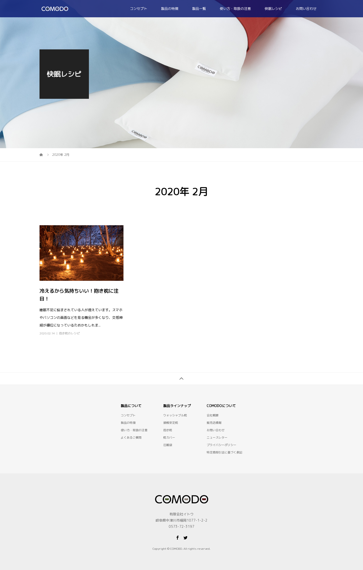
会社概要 (213, 415)
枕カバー (169, 437)
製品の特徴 (169, 8)
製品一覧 (199, 8)
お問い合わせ (306, 8)
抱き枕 (167, 430)
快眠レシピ (273, 8)
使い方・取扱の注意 (235, 8)
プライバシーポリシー (221, 445)
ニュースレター (217, 437)
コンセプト (138, 8)
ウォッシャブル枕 (175, 415)
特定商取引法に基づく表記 (224, 452)
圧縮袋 (167, 445)
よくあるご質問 (131, 437)
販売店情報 (214, 423)
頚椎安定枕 (170, 423)
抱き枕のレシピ (69, 333)
